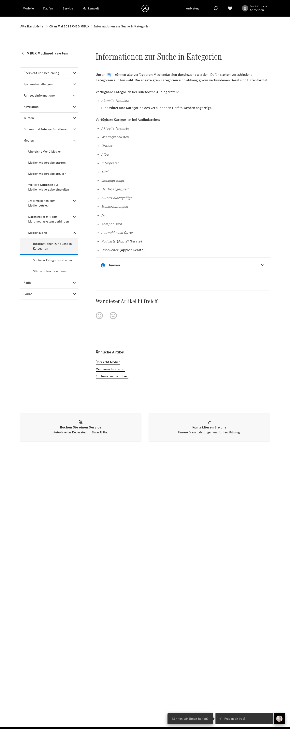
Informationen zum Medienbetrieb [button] (41, 203)
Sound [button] (28, 294)
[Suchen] (216, 8)
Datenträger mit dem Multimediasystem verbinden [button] (48, 219)
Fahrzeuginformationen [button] (39, 95)
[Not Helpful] (113, 315)
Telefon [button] (28, 118)
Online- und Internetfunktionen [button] (45, 129)
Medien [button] (28, 140)
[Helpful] (99, 315)
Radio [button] (27, 283)
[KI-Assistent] (279, 719)
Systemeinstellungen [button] (38, 84)
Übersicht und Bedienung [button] (41, 73)
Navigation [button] (31, 107)
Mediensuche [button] (37, 233)
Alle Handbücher (32, 26)
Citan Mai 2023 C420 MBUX (69, 26)
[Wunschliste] (230, 8)
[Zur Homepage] (145, 8)
